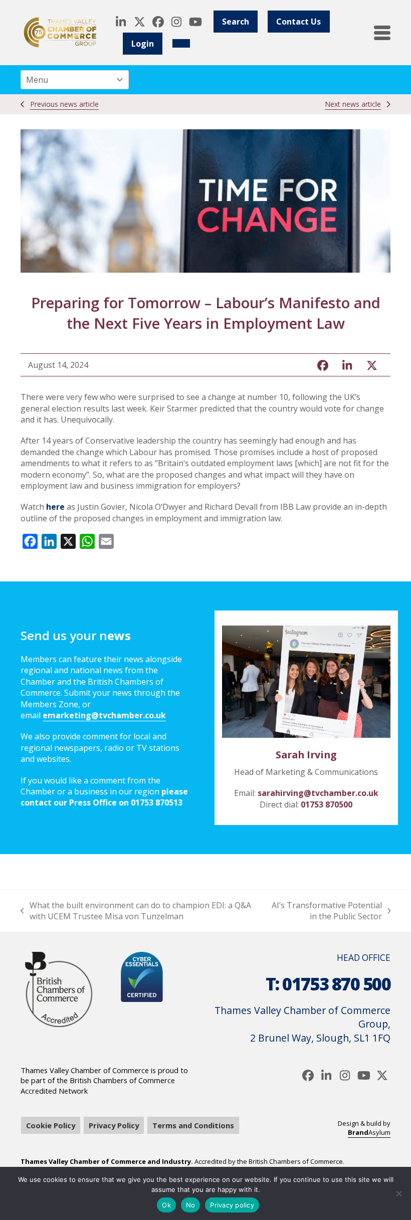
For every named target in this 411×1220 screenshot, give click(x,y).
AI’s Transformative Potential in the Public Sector (326, 911)
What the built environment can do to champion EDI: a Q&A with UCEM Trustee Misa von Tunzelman (136, 911)
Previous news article (64, 104)
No (190, 1205)
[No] (398, 1193)
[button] (382, 33)
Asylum (369, 1132)
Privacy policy (232, 1205)
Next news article (353, 104)
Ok (166, 1205)
